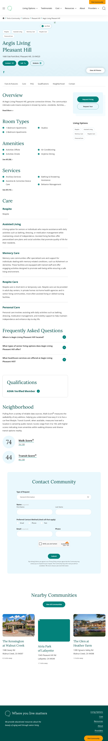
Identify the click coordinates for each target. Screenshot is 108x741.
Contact (8, 63)
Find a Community (13, 18)
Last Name (59, 507)
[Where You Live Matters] (9, 8)
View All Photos (95, 70)
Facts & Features (11, 84)
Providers (99, 730)
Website (36, 63)
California (25, 18)
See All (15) (7, 190)
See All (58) (7, 159)
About (100, 726)
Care (24, 84)
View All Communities (54, 604)
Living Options (96, 712)
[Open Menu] (4, 8)
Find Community (97, 2)
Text (45, 523)
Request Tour (88, 106)
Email (22, 523)
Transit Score (28, 455)
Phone (34, 523)
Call (22, 63)
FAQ (32, 84)
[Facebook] (4, 72)
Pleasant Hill (36, 18)
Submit (54, 556)
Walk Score (26, 440)
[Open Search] (103, 8)
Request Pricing (87, 99)
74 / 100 (22, 444)
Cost (101, 716)
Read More (7, 110)
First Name (20, 507)
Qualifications (43, 84)
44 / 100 (22, 459)
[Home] (3, 18)
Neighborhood (59, 84)
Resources (98, 721)
